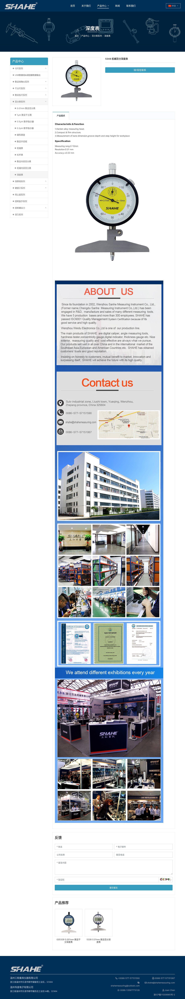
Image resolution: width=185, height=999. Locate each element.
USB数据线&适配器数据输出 (27, 75)
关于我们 (86, 5)
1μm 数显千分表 (24, 115)
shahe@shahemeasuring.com (161, 982)
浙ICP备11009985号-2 (164, 994)
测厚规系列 (20, 181)
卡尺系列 (19, 68)
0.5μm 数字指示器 (25, 121)
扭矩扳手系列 (21, 201)
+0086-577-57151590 (129, 978)
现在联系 (141, 70)
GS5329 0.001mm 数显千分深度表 (69, 940)
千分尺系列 (20, 88)
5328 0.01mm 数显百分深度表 (99, 940)
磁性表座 (21, 135)
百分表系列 (20, 101)
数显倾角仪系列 (22, 81)
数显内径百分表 (24, 161)
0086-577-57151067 (164, 978)
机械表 (20, 148)
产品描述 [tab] (61, 115)
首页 (72, 5)
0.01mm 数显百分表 (26, 108)
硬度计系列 (20, 188)
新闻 (117, 5)
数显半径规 (22, 141)
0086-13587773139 (130, 990)
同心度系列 (20, 194)
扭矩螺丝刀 (20, 208)
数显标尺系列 (21, 95)
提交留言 (114, 887)
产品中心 (102, 5)
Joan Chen (169, 990)
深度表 (20, 174)
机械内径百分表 (24, 168)
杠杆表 (20, 154)
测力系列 (19, 214)
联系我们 (131, 5)
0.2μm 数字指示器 (25, 128)
